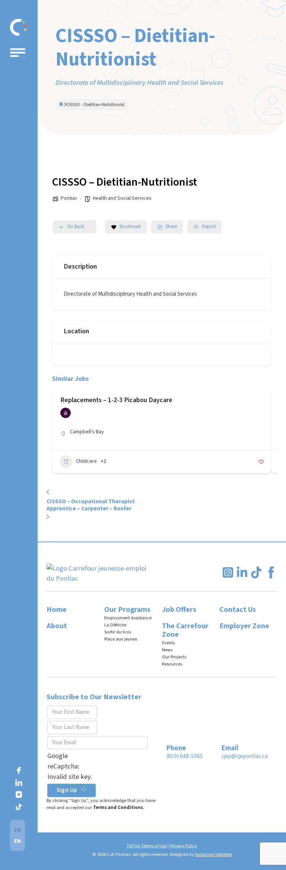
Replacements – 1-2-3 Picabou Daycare (116, 400)
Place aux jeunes (120, 639)
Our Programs (127, 609)
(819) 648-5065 (184, 756)
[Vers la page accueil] (18, 27)
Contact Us (237, 609)
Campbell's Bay (87, 432)
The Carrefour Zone (185, 630)
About (57, 626)
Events (168, 642)
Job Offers (179, 609)
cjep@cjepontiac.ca (245, 756)
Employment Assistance (128, 617)
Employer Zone (244, 626)
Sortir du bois (117, 632)
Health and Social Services (122, 198)
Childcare (86, 461)
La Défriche (115, 625)
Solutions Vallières (213, 854)
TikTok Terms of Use (146, 845)
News (167, 649)
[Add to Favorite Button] (261, 462)
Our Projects (174, 657)
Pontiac (69, 198)
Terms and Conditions (118, 807)
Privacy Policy (183, 845)
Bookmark (130, 226)
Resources (172, 664)
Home (57, 609)
